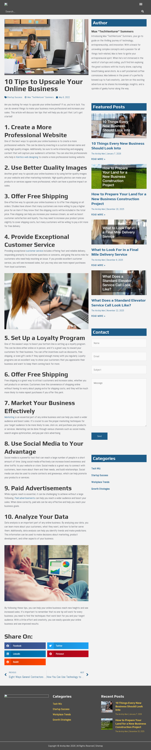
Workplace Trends (100, 482)
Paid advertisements (25, 498)
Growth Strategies (100, 488)
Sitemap (99, 745)
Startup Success (14, 97)
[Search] (142, 11)
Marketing (9, 417)
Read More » (98, 159)
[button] (140, 4)
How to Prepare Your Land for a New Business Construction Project (118, 199)
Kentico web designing (27, 157)
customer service (34, 250)
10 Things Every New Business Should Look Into (129, 706)
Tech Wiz (96, 468)
